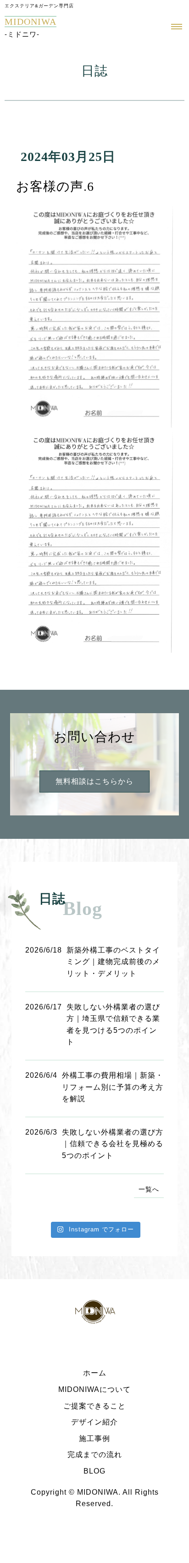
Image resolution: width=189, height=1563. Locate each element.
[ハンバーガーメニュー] (176, 32)
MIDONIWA (30, 22)
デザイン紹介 (94, 1422)
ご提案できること (94, 1406)
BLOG (94, 1471)
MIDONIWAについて (94, 1389)
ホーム (94, 1373)
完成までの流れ (94, 1454)
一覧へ (149, 1189)
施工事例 (94, 1438)
